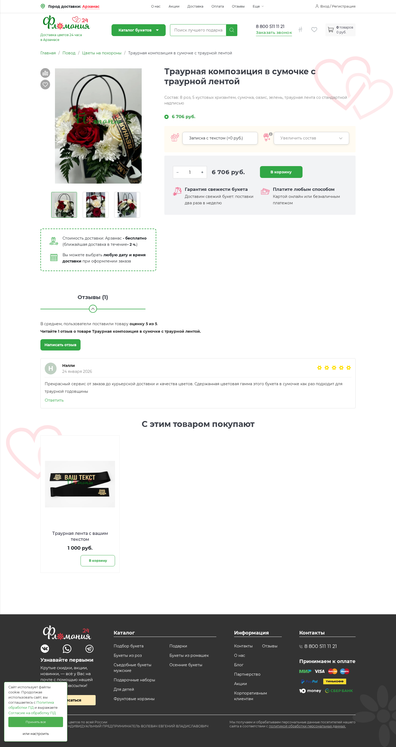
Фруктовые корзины (134, 698)
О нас (156, 6)
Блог (239, 664)
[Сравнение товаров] (304, 26)
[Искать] (231, 30)
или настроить (36, 734)
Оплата (217, 6)
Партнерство (247, 674)
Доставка (195, 6)
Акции (174, 6)
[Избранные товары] (318, 26)
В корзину (281, 172)
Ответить (54, 400)
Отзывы (238, 6)
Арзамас (90, 6)
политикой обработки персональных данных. (307, 726)
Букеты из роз (128, 655)
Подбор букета (129, 646)
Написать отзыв (60, 344)
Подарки (178, 646)
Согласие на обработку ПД (32, 713)
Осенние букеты (185, 664)
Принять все (36, 722)
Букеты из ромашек (189, 655)
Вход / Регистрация (338, 6)
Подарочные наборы (134, 680)
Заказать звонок (274, 32)
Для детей (124, 689)
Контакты (243, 646)
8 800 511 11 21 (270, 26)
